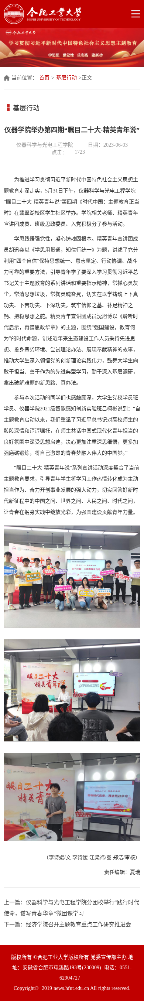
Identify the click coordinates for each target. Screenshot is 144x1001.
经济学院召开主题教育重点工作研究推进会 (78, 924)
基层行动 (66, 78)
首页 (44, 78)
